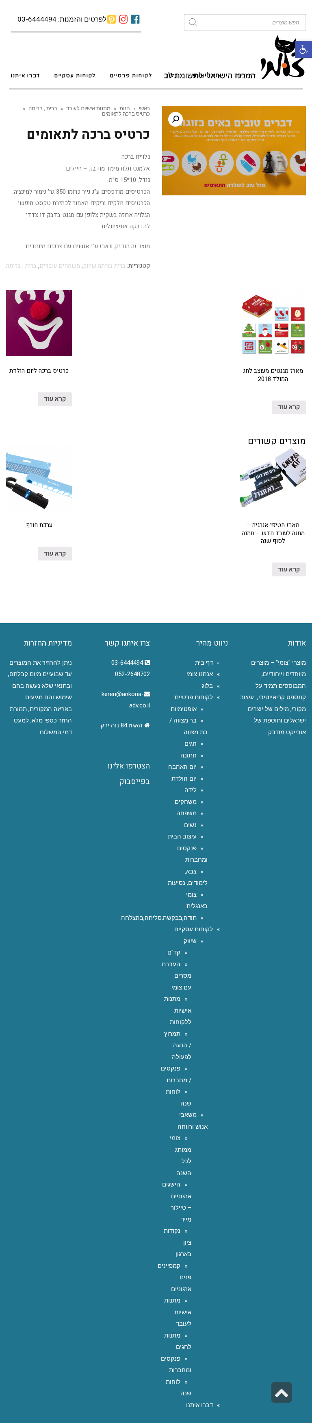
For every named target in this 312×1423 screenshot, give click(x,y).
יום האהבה (182, 767)
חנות (124, 108)
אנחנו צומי (199, 674)
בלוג (207, 686)
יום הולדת (184, 778)
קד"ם (173, 952)
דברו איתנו (199, 1405)
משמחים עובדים (59, 265)
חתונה (188, 755)
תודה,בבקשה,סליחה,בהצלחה (159, 918)
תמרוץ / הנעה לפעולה (177, 1045)
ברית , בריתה (42, 108)
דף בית (204, 662)
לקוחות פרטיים (194, 697)
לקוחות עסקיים (193, 929)
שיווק (190, 941)
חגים (190, 743)
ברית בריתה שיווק (104, 265)
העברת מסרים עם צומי (176, 976)
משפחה (186, 813)
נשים (190, 825)
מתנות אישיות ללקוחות (177, 1010)
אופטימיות (184, 709)
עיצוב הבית (182, 836)
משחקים (186, 802)
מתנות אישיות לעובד (88, 108)
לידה (190, 790)
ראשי (144, 108)
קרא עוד (289, 407)
